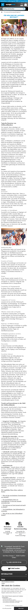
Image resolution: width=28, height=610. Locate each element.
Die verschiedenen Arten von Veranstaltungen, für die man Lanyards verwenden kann (11, 501)
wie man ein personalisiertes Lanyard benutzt (12, 55)
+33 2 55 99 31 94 (14, 562)
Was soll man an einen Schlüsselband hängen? (11, 514)
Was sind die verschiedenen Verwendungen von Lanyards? (13, 496)
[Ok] (24, 8)
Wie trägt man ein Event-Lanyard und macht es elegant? (13, 506)
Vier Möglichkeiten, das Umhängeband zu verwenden (13, 510)
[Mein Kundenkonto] (21, 4)
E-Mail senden (15, 568)
